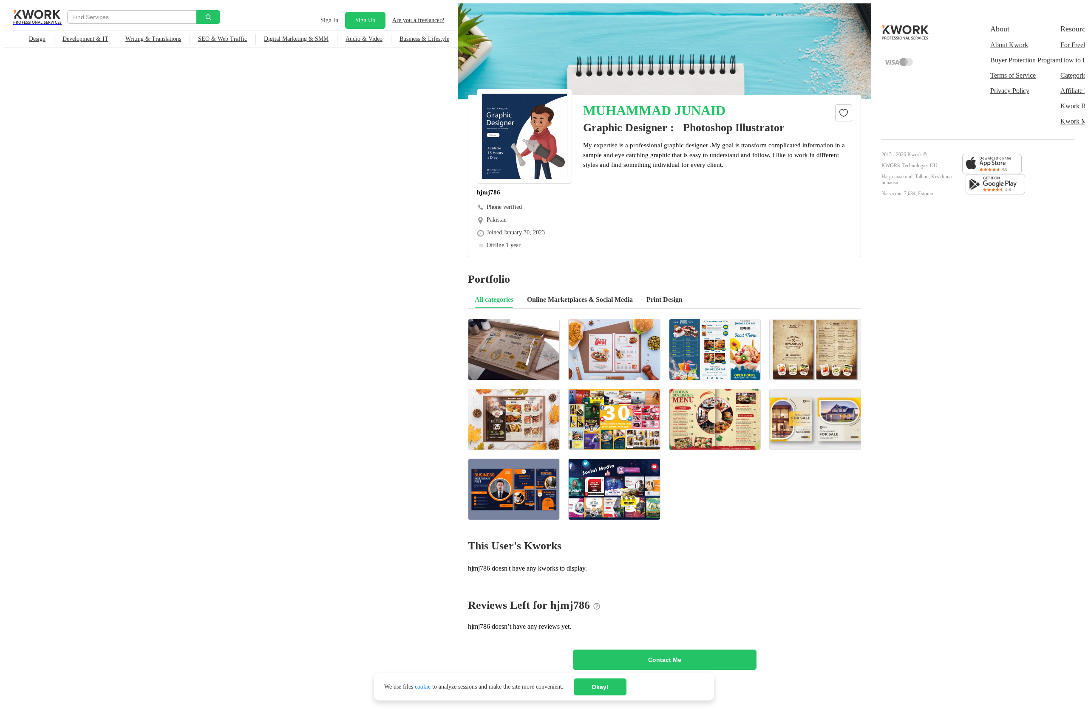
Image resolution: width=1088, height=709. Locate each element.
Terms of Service (1013, 75)
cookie (423, 687)
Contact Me (664, 659)
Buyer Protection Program (1025, 60)
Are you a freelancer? (418, 20)
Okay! (600, 687)
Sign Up (365, 20)
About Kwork (1009, 44)
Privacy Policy (1009, 90)
